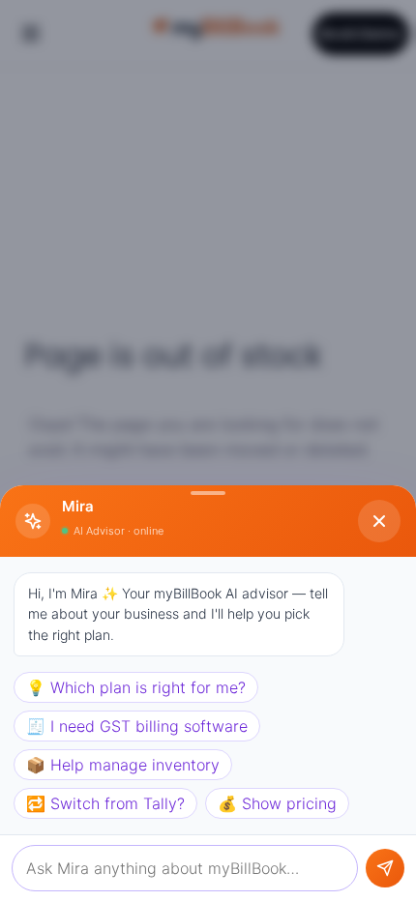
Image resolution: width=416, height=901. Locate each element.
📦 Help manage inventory (123, 764)
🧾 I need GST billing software (137, 726)
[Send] (385, 868)
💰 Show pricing (277, 803)
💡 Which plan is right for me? (136, 687)
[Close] (379, 521)
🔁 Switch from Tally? (105, 803)
